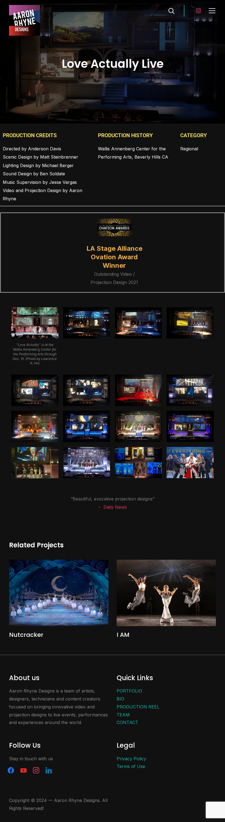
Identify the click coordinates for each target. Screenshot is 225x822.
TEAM (123, 714)
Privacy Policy (131, 758)
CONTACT (127, 722)
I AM (123, 634)
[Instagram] (198, 10)
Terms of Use (131, 766)
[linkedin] (48, 770)
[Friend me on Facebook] (10, 770)
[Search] (171, 10)
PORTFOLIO (129, 691)
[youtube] (23, 770)
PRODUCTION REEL (138, 707)
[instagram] (36, 770)
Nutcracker (26, 634)
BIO (120, 699)
